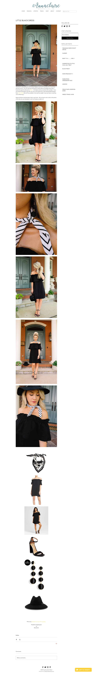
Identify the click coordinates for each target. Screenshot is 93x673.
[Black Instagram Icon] (67, 26)
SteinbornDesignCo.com (49, 671)
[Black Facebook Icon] (62, 26)
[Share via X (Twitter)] (19, 639)
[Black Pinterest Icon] (69, 26)
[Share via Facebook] (16, 639)
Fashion (17, 635)
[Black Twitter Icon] (64, 26)
